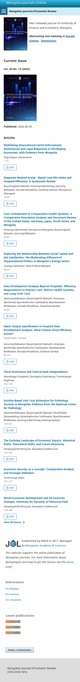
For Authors (12, 594)
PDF (11, 167)
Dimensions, (49, 41)
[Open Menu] (3, 11)
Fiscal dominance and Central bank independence (36, 371)
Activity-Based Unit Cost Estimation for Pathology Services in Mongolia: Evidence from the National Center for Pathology (40, 404)
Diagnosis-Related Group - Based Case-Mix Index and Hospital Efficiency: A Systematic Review (37, 179)
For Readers (12, 588)
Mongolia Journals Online (26, 2)
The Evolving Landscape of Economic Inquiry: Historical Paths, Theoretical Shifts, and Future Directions (39, 442)
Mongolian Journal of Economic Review (32, 11)
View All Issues (12, 522)
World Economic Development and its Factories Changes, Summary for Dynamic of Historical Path (36, 499)
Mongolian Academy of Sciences (45, 545)
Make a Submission (19, 650)
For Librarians (13, 599)
